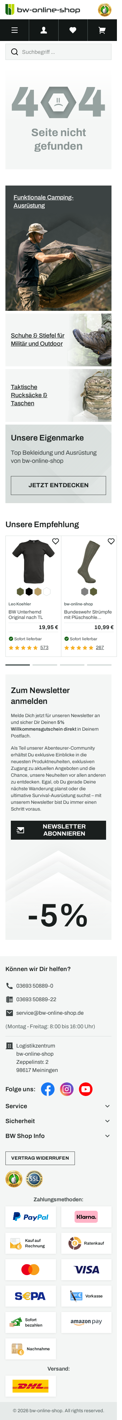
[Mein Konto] (43, 30)
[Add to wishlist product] (55, 541)
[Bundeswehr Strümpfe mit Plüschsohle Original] (89, 561)
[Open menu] (14, 30)
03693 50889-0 (34, 986)
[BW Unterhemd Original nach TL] (33, 561)
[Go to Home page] (46, 9)
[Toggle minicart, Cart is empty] (102, 30)
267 (100, 647)
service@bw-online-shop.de (50, 1013)
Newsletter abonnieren (64, 830)
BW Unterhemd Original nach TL (25, 614)
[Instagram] (67, 1089)
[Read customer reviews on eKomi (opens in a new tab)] (104, 10)
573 (44, 647)
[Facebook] (48, 1089)
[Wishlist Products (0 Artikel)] (73, 30)
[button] (58, 1106)
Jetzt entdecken (58, 485)
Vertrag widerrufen (40, 1158)
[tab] (17, 665)
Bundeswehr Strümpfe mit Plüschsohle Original (88, 614)
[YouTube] (86, 1089)
